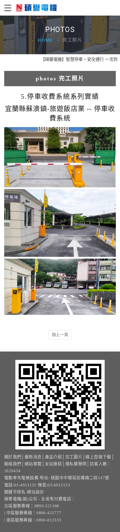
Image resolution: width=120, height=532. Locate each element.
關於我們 (12, 457)
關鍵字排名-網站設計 (24, 492)
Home (45, 40)
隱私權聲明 (76, 464)
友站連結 (53, 464)
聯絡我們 (12, 464)
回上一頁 (60, 335)
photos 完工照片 (60, 78)
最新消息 (33, 457)
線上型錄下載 (98, 457)
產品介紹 (53, 457)
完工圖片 (73, 457)
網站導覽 (33, 464)
